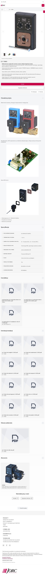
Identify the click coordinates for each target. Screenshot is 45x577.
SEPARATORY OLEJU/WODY (8, 519)
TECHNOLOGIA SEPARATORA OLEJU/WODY (11, 540)
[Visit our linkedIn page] (3, 545)
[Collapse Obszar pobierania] (43, 423)
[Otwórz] (43, 5)
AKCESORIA (5, 526)
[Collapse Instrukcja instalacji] (43, 331)
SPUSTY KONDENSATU (7, 521)
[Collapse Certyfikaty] (43, 278)
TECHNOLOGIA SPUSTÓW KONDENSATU (11, 541)
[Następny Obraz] (42, 31)
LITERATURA (5, 535)
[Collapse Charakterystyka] (43, 98)
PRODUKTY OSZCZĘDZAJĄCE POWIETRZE (11, 523)
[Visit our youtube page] (10, 545)
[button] (22, 98)
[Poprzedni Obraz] (3, 31)
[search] (43, 2)
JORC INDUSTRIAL (6, 531)
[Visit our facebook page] (7, 545)
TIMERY (4, 524)
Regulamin (4, 557)
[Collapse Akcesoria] (43, 458)
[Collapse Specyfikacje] (43, 227)
